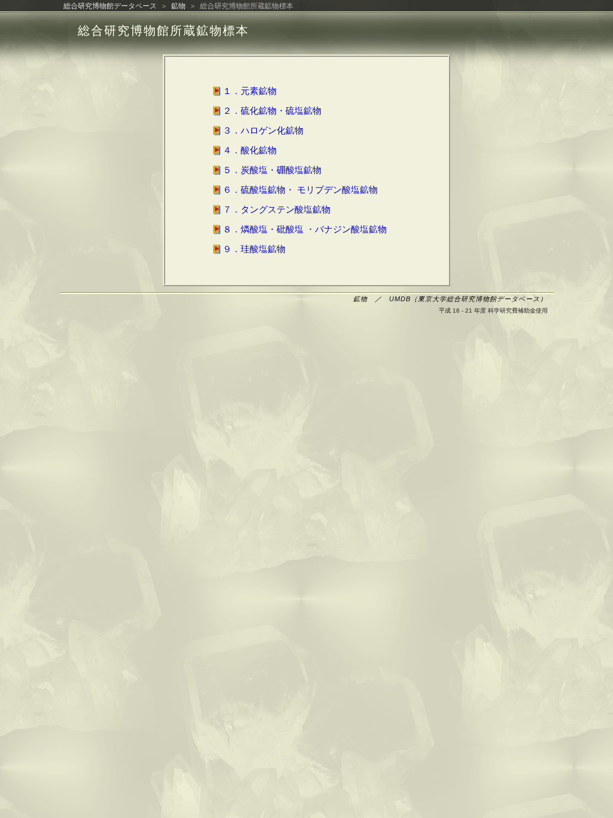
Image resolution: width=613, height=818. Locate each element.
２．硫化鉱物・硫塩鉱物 (266, 110)
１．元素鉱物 (244, 91)
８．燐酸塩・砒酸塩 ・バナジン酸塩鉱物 (299, 229)
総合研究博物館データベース (110, 6)
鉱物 (178, 6)
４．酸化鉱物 (244, 150)
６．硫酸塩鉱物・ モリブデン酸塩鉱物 (294, 189)
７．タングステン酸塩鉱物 (270, 209)
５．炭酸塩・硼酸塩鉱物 (266, 170)
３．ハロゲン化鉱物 (257, 130)
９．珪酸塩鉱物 (248, 249)
